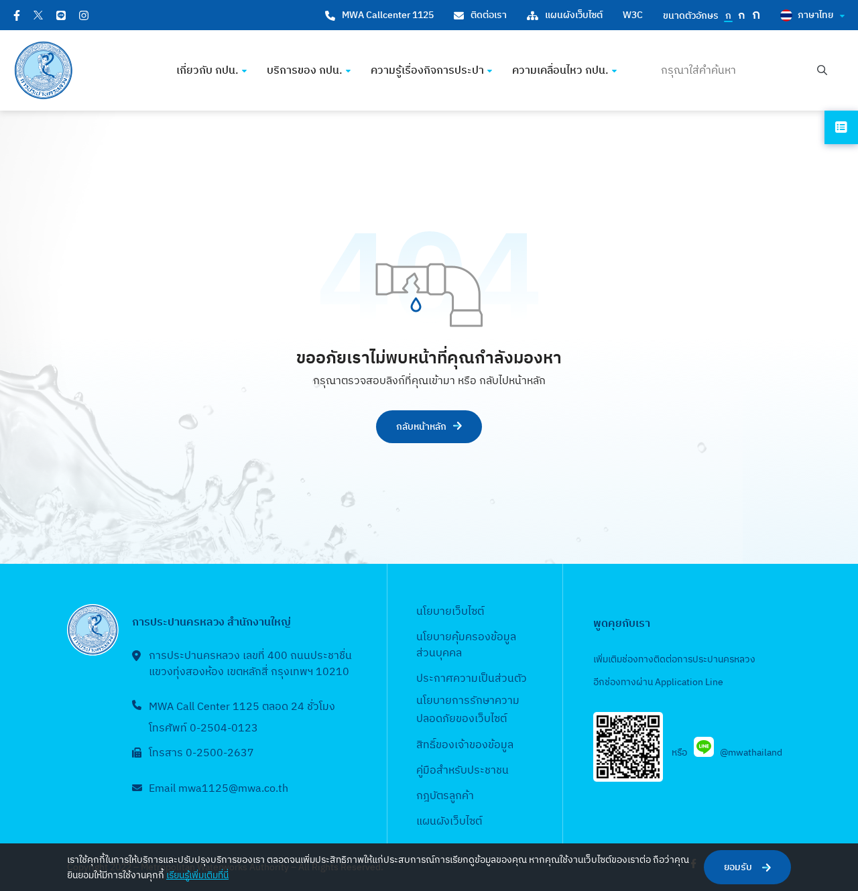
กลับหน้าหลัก (421, 426)
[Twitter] (38, 15)
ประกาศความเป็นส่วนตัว (471, 679)
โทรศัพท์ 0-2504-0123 (203, 728)
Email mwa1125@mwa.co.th (218, 789)
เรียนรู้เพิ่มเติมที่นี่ (197, 875)
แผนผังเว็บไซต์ (574, 15)
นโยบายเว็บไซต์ (450, 612)
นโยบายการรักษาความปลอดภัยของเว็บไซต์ (467, 710)
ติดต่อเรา (489, 15)
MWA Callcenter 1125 (388, 15)
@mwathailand (751, 752)
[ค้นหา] (822, 71)
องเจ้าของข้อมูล (477, 745)
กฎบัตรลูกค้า (445, 796)
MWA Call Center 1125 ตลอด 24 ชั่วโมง (242, 707)
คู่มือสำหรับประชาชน (462, 771)
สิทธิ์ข (429, 745)
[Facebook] (16, 15)
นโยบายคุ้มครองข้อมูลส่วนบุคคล (466, 645)
